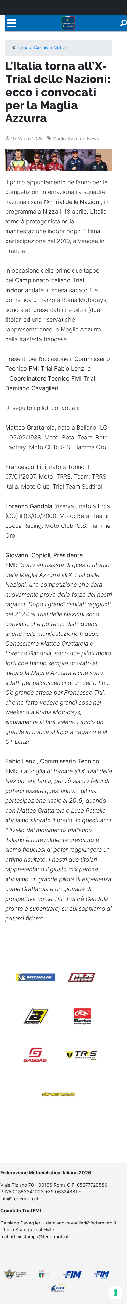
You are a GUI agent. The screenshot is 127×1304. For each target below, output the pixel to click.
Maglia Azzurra (68, 138)
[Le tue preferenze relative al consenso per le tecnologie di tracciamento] (115, 1292)
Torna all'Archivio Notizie (42, 47)
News (93, 138)
